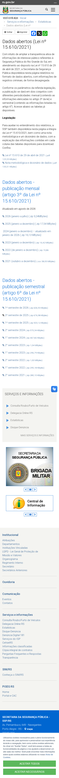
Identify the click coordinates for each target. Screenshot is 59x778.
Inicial (23, 18)
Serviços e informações (20, 21)
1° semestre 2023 (24, 352)
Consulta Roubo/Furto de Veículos (29, 405)
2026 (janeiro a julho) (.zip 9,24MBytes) (26, 216)
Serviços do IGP (11, 638)
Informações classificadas (17, 646)
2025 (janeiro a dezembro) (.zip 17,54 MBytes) (30, 223)
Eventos (6, 599)
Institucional (10, 535)
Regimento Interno (12, 562)
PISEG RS (8, 686)
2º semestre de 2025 (26, 315)
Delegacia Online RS (22, 413)
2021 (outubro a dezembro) (20, 261)
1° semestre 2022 (24, 367)
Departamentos (11, 544)
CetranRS (7, 642)
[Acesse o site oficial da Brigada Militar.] (29, 466)
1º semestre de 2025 (26, 322)
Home (5, 691)
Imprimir (23, 32)
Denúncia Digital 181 (13, 635)
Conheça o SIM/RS (13, 674)
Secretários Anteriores (14, 570)
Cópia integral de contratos (17, 650)
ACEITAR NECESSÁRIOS (30, 771)
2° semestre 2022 (23, 360)
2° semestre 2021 (24, 375)
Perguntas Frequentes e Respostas (21, 653)
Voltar (9, 32)
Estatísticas (44, 21)
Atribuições (8, 540)
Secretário (8, 566)
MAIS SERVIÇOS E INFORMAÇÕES (37, 435)
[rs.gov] (8, 2)
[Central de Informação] (29, 503)
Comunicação (11, 593)
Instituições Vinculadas (15, 547)
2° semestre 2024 (24, 330)
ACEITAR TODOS (30, 763)
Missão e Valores (12, 555)
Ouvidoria (8, 582)
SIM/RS (7, 669)
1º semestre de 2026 (26, 307)
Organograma (10, 559)
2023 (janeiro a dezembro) (28, 242)
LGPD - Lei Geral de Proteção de (20, 551)
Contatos (7, 603)
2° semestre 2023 (23, 345)
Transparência (10, 657)
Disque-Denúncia (20, 427)
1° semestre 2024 (24, 337)
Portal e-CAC (9, 695)
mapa (29, 729)
